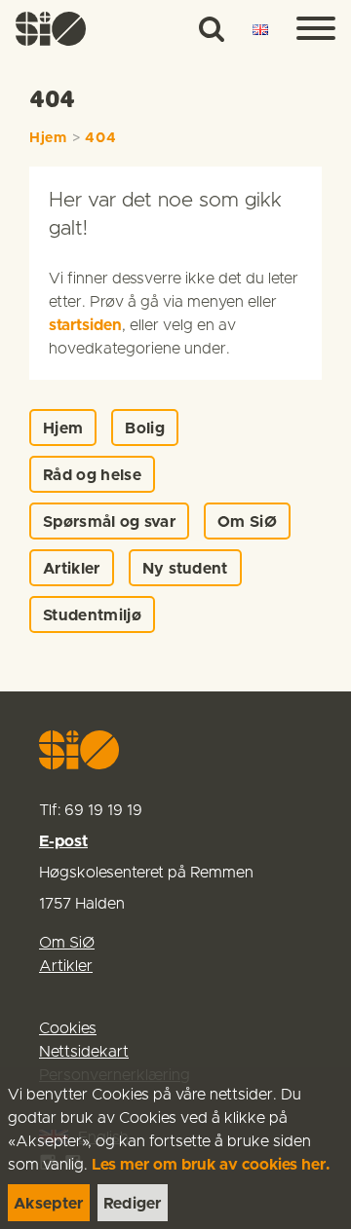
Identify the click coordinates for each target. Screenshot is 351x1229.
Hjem (48, 138)
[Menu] (315, 29)
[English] (260, 30)
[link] (51, 29)
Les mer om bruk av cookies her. (211, 1165)
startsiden (85, 325)
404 (100, 138)
